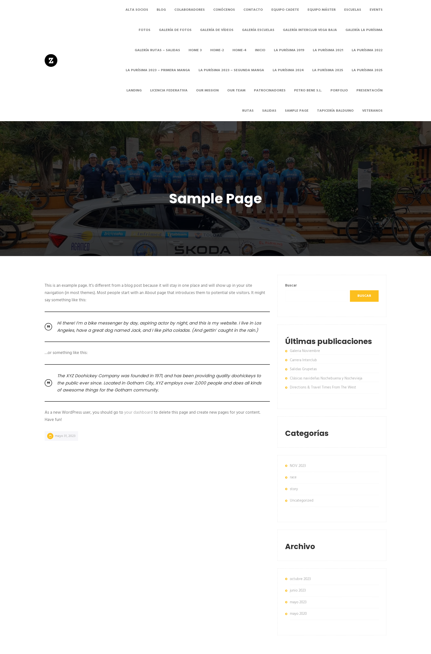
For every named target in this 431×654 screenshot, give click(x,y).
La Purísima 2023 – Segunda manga (231, 70)
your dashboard (138, 412)
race (293, 477)
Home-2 (217, 50)
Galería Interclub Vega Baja (310, 30)
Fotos (144, 30)
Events (376, 10)
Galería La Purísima (364, 30)
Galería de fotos (175, 30)
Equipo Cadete (285, 10)
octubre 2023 (300, 579)
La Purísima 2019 (289, 50)
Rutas (248, 111)
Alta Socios (136, 10)
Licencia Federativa (169, 90)
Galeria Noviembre (305, 351)
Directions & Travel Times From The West (323, 387)
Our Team (236, 90)
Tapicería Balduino (335, 111)
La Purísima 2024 (288, 70)
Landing (134, 90)
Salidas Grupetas (303, 369)
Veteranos (372, 111)
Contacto (253, 10)
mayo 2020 (298, 614)
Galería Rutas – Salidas (157, 50)
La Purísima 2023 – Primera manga (158, 70)
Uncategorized (302, 501)
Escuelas (352, 10)
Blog (161, 10)
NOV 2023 (298, 466)
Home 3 (195, 50)
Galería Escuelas (258, 30)
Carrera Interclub (303, 360)
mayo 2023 (298, 602)
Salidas (269, 111)
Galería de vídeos (216, 30)
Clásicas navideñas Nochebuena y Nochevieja (326, 378)
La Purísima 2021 (328, 50)
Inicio (260, 50)
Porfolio (339, 90)
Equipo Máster (322, 10)
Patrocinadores (270, 90)
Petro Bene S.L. (308, 90)
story (294, 489)
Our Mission (207, 90)
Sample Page (297, 111)
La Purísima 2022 (367, 50)
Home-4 (239, 50)
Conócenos (224, 10)
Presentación (369, 90)
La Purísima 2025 (327, 70)
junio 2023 (298, 591)
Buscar (291, 286)
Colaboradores (189, 10)
